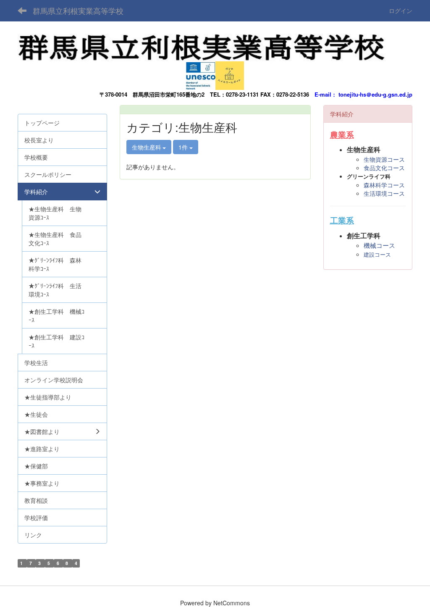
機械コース (379, 245)
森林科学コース (384, 185)
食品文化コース (384, 167)
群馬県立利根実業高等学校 (78, 10)
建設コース (377, 255)
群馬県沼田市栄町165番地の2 (169, 94)
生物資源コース (384, 159)
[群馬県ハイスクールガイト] (229, 73)
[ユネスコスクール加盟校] (200, 73)
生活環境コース (384, 193)
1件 (183, 147)
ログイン (400, 10)
